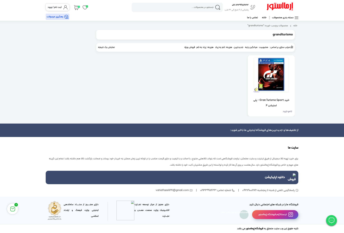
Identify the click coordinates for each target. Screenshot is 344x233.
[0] (76, 7)
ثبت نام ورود (55, 7)
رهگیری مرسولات (55, 17)
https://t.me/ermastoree (244, 212)
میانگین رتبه (251, 47)
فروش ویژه (189, 47)
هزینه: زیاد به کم (205, 47)
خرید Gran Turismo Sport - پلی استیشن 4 (271, 102)
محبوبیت (263, 47)
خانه (264, 17)
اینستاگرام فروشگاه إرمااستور (272, 214)
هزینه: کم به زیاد (223, 47)
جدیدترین (238, 47)
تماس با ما (252, 17)
